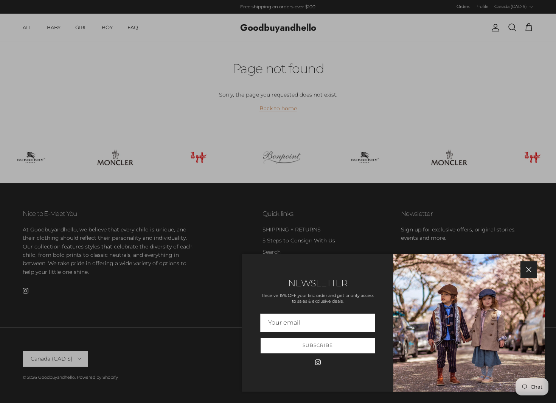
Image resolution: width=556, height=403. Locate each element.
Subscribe (318, 345)
